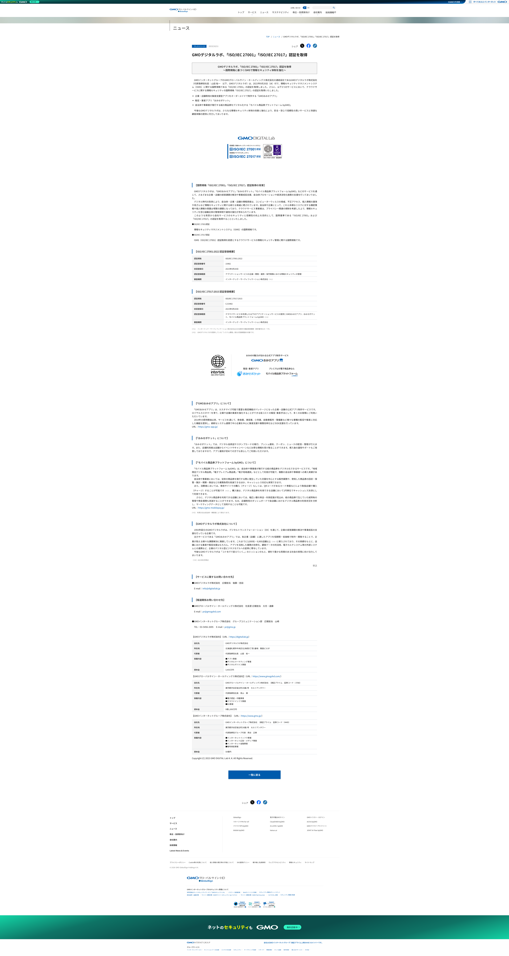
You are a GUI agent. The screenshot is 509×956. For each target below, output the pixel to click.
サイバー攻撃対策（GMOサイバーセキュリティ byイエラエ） (220, 895)
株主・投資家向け (301, 14)
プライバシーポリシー (178, 862)
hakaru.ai (273, 830)
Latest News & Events (179, 850)
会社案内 (317, 14)
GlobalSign (237, 817)
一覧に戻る (254, 774)
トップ (241, 12)
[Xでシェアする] (302, 46)
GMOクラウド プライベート (317, 826)
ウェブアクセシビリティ (277, 862)
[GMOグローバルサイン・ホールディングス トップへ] (183, 10)
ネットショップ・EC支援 (211, 950)
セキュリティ (237, 950)
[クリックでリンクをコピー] (315, 46)
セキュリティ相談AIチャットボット (269, 892)
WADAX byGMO (238, 830)
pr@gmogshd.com (212, 611)
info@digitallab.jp (211, 588)
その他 (307, 950)
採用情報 (331, 12)
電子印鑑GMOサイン (277, 817)
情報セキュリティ (295, 862)
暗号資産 (286, 950)
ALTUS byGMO (312, 821)
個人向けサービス (297, 950)
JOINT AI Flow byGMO (315, 830)
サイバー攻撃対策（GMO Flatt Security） (253, 895)
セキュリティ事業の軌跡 (287, 895)
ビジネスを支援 (226, 950)
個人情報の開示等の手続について (222, 862)
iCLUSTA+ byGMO (276, 826)
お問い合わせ (296, 8)
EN (308, 8)
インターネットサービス (194, 950)
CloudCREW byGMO (277, 821)
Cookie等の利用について (198, 862)
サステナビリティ (280, 12)
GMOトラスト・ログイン (316, 817)
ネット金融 (277, 950)
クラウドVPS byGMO (240, 826)
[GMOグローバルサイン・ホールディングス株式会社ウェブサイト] (206, 881)
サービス (252, 14)
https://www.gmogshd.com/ (266, 676)
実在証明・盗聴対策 (193, 895)
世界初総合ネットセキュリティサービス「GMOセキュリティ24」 (206, 892)
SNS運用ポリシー (243, 862)
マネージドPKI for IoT (241, 821)
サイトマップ (309, 862)
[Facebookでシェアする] (308, 46)
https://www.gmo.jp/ (251, 715)
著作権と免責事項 (259, 862)
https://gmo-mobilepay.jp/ (211, 507)
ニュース (264, 12)
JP (304, 8)
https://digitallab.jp (238, 636)
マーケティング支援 (250, 950)
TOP (268, 36)
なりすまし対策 (273, 895)
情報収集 (269, 950)
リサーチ (261, 950)
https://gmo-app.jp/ (208, 426)
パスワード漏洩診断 (234, 892)
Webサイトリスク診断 (249, 892)
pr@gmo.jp (230, 626)
